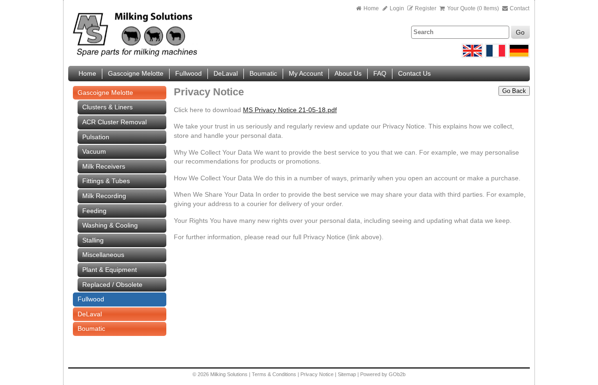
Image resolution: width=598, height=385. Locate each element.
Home (371, 8)
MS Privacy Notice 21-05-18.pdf (290, 110)
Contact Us (414, 73)
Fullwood (188, 73)
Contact (518, 8)
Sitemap (347, 374)
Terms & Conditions (274, 374)
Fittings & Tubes (106, 181)
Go (520, 32)
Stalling (93, 240)
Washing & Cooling (110, 225)
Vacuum (94, 151)
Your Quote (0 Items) (473, 8)
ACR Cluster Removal (114, 122)
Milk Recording (104, 196)
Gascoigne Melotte (136, 73)
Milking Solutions (229, 374)
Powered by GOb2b (383, 374)
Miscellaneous (103, 254)
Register (425, 8)
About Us (348, 73)
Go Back (514, 90)
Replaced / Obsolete (112, 284)
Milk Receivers (103, 166)
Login (396, 8)
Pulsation (95, 137)
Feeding (94, 210)
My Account (306, 73)
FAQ (379, 73)
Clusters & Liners (107, 107)
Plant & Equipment (109, 269)
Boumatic (263, 73)
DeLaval (226, 73)
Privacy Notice (317, 374)
